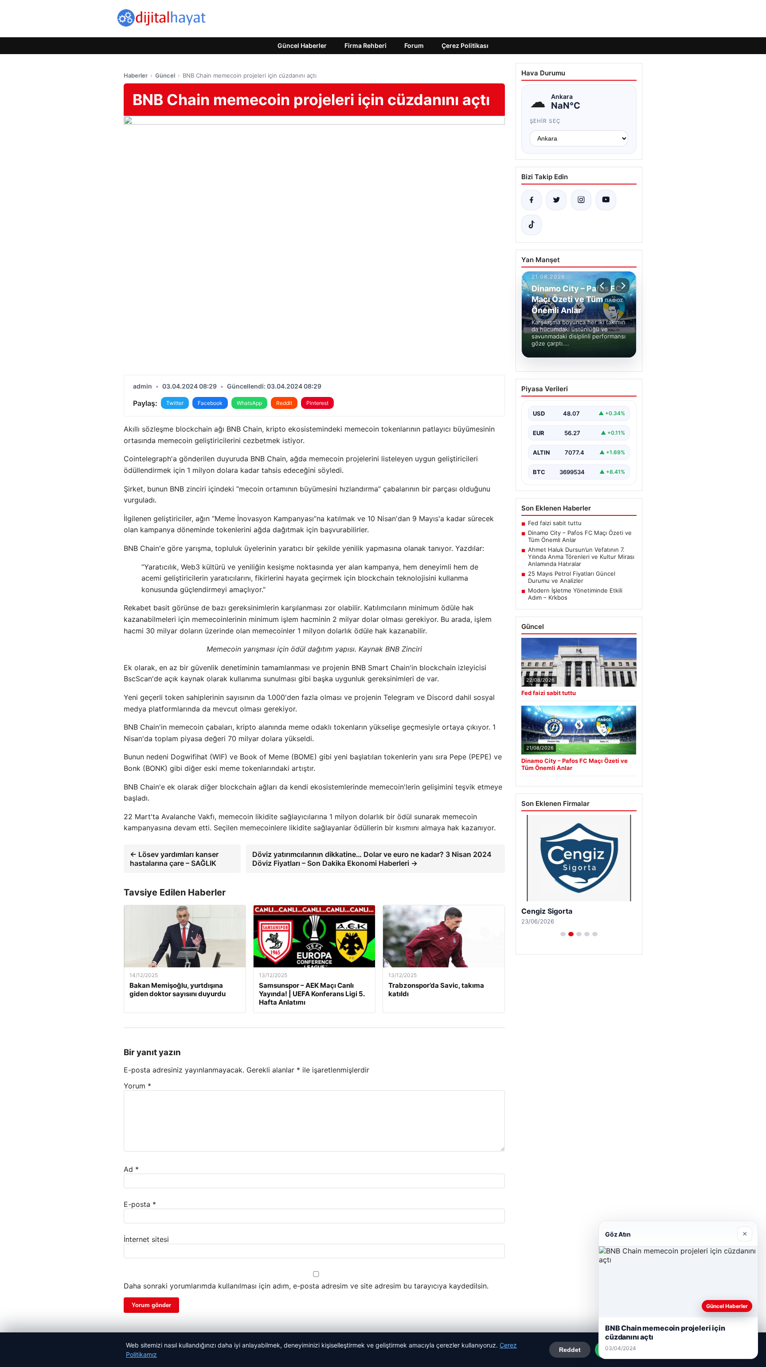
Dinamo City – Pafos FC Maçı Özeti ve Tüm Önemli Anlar (580, 536)
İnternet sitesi (146, 1239)
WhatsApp (249, 403)
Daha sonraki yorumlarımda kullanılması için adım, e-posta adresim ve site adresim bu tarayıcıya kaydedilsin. (306, 1285)
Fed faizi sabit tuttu (555, 522)
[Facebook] (531, 200)
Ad (131, 1169)
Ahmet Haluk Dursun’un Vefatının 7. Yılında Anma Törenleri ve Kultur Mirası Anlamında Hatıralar (581, 556)
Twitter (175, 403)
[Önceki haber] (603, 285)
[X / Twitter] (556, 200)
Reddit (284, 403)
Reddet (570, 1349)
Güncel (165, 75)
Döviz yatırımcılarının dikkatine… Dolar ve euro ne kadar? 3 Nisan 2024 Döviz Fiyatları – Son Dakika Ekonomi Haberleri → (372, 859)
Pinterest (317, 403)
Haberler (136, 75)
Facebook (210, 403)
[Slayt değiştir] (563, 934)
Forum (414, 45)
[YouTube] (606, 200)
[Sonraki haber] (621, 285)
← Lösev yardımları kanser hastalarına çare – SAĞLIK (174, 859)
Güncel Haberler (302, 45)
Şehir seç (545, 121)
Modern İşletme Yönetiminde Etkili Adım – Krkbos (575, 594)
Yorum (137, 1085)
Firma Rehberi (365, 45)
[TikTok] (531, 225)
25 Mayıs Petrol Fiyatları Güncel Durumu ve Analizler (571, 577)
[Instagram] (581, 200)
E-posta (140, 1204)
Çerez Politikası (465, 45)
